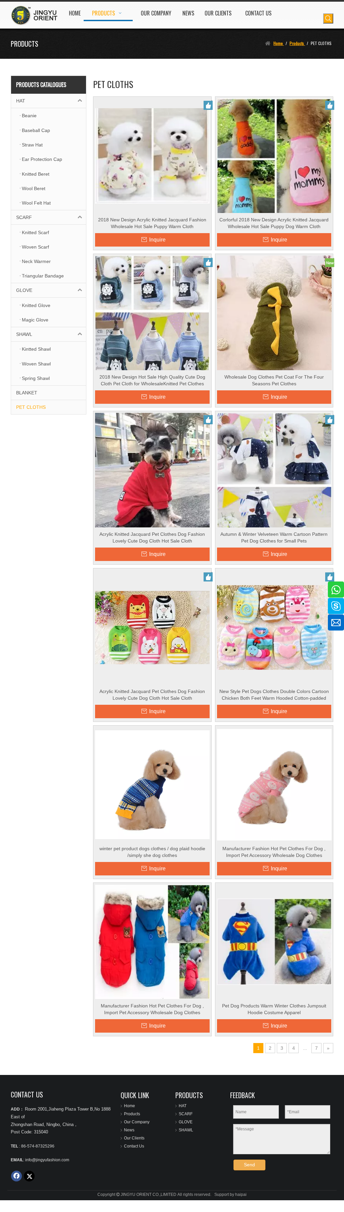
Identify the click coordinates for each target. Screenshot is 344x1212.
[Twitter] (29, 1176)
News (129, 1130)
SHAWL (24, 334)
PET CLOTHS (31, 407)
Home (129, 1105)
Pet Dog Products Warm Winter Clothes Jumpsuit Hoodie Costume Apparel (274, 1009)
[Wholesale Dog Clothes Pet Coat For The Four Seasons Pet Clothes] (274, 313)
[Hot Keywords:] (328, 18)
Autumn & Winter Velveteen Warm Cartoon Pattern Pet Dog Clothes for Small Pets (274, 537)
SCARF (24, 217)
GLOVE (24, 290)
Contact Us (134, 1146)
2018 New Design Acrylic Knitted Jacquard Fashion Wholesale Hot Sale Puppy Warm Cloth (152, 223)
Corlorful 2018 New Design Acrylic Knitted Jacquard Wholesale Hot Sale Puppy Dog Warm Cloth (274, 223)
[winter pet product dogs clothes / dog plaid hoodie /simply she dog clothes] (152, 784)
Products (132, 1114)
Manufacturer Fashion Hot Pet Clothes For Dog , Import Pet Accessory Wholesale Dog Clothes (274, 852)
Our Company (136, 1122)
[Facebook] (16, 1176)
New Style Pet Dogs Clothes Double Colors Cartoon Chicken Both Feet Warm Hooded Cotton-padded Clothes (274, 695)
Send (249, 1164)
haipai (241, 1194)
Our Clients (134, 1138)
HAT (20, 100)
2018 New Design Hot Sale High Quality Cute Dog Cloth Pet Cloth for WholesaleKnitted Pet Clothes (152, 380)
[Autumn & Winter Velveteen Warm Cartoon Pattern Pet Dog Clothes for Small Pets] (274, 486)
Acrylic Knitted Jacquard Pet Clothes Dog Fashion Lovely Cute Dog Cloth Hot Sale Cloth (152, 537)
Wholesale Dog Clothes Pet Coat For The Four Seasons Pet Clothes (274, 380)
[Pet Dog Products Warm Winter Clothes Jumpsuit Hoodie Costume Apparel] (274, 941)
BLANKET (26, 392)
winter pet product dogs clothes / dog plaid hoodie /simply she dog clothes (152, 852)
